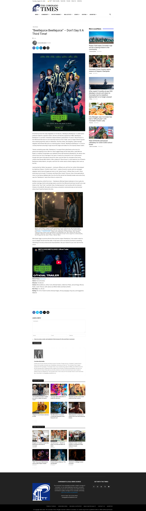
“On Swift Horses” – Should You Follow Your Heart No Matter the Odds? (58, 444)
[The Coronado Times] (45, 7)
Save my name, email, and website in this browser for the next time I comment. (54, 339)
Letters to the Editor (93, 146)
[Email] (44, 47)
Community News (72, 441)
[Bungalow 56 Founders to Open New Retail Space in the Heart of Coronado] (40, 436)
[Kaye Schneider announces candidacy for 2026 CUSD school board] (101, 132)
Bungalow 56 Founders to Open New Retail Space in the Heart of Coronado (40, 444)
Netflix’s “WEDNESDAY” (44, 231)
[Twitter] (37, 47)
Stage (34, 460)
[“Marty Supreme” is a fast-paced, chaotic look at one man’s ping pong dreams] (77, 407)
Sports (90, 73)
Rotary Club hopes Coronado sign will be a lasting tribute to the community (100, 47)
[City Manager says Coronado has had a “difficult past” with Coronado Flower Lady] (101, 109)
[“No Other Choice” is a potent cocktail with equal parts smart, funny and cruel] (59, 407)
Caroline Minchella (42, 42)
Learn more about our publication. (69, 492)
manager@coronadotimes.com (69, 497)
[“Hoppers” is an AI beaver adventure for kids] (40, 407)
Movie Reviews (35, 26)
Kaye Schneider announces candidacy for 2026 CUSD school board (100, 142)
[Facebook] (33, 47)
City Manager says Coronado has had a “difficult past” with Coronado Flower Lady (100, 119)
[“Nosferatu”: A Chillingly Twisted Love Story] (77, 455)
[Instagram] (97, 486)
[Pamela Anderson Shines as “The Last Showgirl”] (59, 455)
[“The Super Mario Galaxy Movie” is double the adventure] (59, 389)
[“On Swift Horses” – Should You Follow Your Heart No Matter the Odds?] (59, 436)
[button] (110, 14)
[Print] (47, 47)
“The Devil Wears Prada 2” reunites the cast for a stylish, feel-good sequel (40, 398)
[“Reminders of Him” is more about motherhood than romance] (77, 389)
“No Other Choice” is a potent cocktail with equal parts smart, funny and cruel (58, 416)
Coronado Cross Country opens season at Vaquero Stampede (100, 70)
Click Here (43, 279)
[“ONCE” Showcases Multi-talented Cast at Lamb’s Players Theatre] (40, 455)
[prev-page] (33, 421)
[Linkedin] (40, 47)
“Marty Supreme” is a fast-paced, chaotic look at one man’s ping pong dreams (77, 416)
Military (90, 98)
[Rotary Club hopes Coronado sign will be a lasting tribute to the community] (101, 37)
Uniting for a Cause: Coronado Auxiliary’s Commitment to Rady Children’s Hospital (76, 444)
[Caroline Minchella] (34, 43)
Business (34, 441)
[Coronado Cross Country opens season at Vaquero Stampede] (101, 61)
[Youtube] (108, 486)
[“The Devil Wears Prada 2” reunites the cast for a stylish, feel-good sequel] (40, 389)
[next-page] (36, 421)
